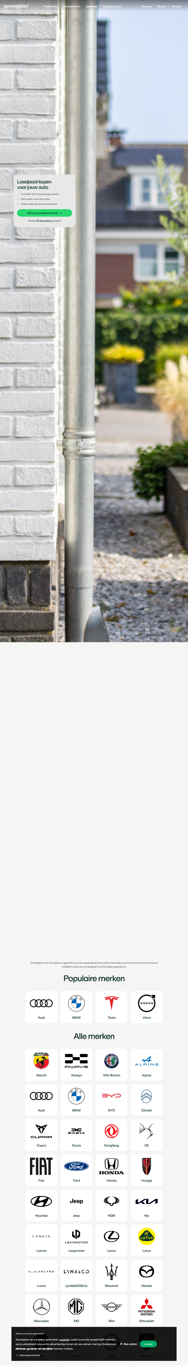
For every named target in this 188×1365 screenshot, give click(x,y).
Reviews (147, 6)
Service (176, 6)
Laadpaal (91, 6)
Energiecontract (112, 6)
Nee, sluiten (130, 1343)
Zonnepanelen (71, 6)
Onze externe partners (30, 1355)
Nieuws (161, 6)
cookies (64, 1339)
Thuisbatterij (50, 6)
